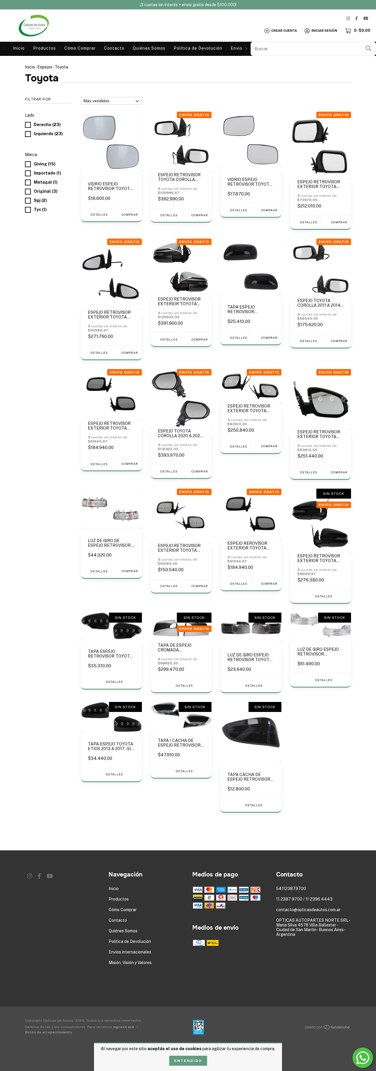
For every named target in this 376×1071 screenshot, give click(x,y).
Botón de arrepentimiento (48, 1032)
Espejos (44, 67)
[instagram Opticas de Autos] (348, 18)
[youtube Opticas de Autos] (365, 18)
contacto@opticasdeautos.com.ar (308, 909)
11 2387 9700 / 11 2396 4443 (304, 899)
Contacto (114, 48)
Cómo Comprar (80, 48)
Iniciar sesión (324, 30)
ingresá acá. (124, 1027)
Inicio (19, 48)
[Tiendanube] (327, 1028)
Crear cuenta (284, 30)
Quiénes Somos (149, 48)
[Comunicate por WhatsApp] (362, 1057)
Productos (44, 48)
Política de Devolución (198, 48)
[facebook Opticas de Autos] (356, 18)
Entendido (188, 1061)
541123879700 (291, 888)
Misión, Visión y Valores (130, 962)
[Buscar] (368, 48)
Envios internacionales (130, 952)
